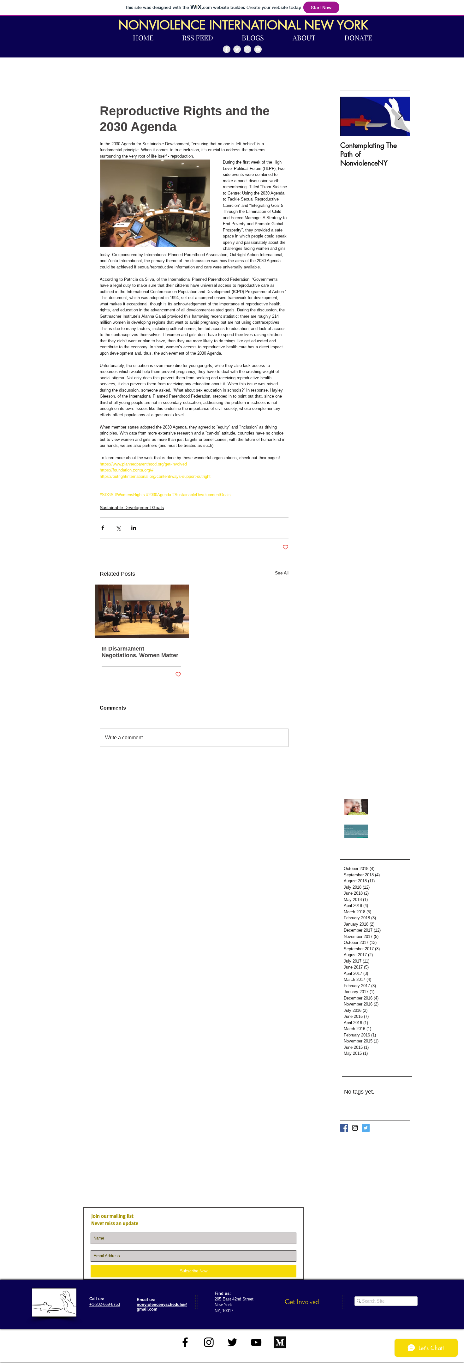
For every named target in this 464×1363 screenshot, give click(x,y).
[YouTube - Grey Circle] (258, 49)
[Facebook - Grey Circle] (226, 49)
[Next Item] (400, 116)
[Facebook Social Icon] (344, 1128)
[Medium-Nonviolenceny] (279, 1342)
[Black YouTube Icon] (256, 1342)
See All (282, 572)
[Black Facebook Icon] (185, 1342)
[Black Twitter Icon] (232, 1342)
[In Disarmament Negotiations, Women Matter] (141, 611)
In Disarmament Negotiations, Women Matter (140, 651)
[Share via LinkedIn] (134, 528)
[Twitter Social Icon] (366, 1128)
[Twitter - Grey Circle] (237, 49)
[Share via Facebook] (103, 528)
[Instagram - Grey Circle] (247, 49)
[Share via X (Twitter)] (118, 528)
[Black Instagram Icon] (355, 1128)
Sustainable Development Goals (132, 507)
